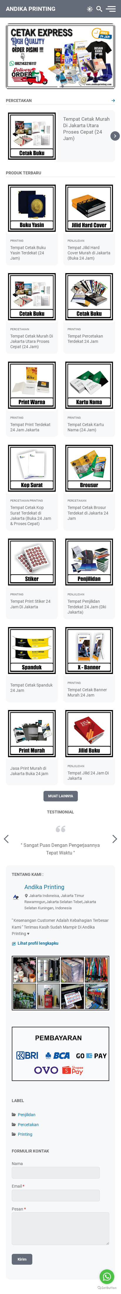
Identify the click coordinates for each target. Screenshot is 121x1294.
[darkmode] (90, 8)
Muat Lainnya (60, 796)
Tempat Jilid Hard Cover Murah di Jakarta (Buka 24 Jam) (89, 252)
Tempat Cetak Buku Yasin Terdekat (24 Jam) (28, 252)
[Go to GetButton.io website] (107, 1288)
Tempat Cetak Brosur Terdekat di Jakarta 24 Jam (88, 512)
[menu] (110, 9)
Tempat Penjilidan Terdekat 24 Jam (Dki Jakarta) (87, 606)
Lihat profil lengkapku (37, 943)
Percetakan (28, 1124)
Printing (25, 1134)
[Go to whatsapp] (107, 1276)
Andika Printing (31, 8)
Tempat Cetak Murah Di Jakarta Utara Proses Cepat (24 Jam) (31, 341)
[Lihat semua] (113, 101)
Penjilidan (27, 1114)
